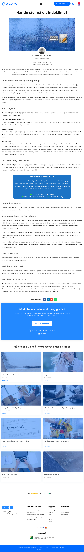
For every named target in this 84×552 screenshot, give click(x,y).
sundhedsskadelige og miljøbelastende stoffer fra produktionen (54, 273)
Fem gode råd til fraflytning (11, 408)
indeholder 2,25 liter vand (20, 149)
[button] (41, 3)
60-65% (52, 244)
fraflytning (14, 93)
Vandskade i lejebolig (51, 474)
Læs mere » (5, 380)
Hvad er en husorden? (9, 474)
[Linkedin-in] (7, 507)
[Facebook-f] (4, 507)
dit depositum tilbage (47, 93)
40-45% (6, 247)
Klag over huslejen (50, 375)
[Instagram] (11, 507)
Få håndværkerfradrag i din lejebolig (56, 441)
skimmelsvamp (67, 87)
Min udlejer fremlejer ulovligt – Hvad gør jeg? (59, 408)
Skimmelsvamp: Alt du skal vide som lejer (16, 375)
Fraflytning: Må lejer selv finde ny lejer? (15, 441)
